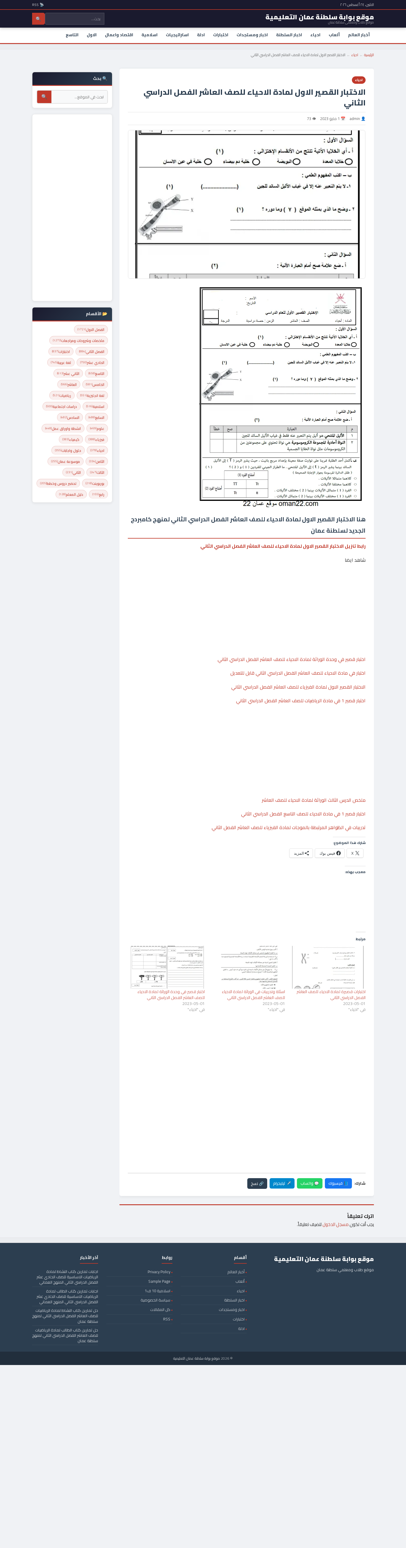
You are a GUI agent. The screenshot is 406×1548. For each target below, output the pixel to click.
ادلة (201, 35)
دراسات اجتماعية (61, 406)
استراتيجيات (177, 35)
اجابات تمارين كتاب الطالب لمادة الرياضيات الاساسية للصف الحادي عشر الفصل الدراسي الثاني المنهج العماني (67, 1296)
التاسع (72, 35)
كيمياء (70, 439)
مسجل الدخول (335, 1224)
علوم (97, 428)
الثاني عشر (68, 373)
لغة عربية (61, 362)
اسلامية (149, 35)
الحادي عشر (92, 362)
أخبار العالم (359, 35)
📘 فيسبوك (338, 1183)
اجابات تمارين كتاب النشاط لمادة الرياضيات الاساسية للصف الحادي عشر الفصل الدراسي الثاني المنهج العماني (67, 1277)
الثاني (73, 472)
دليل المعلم (71, 494)
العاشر (69, 384)
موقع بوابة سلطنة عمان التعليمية (196, 1358)
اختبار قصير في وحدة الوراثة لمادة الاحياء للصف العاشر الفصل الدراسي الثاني (292, 659)
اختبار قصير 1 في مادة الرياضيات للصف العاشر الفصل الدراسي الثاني (301, 700)
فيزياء (96, 439)
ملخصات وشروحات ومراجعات (78, 340)
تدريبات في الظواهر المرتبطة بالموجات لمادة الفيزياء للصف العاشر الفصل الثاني (289, 827)
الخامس (95, 384)
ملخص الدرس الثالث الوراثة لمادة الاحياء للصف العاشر (314, 800)
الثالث (97, 472)
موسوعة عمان (65, 461)
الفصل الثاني (91, 351)
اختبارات (220, 35)
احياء (315, 35)
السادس (70, 417)
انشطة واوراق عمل (63, 428)
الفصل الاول (91, 329)
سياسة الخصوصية (155, 1300)
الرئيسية (369, 55)
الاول (92, 35)
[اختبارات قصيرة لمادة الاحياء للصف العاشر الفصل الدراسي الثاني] (328, 967)
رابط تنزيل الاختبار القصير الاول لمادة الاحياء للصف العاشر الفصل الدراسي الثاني (283, 546)
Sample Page (159, 1281)
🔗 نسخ (257, 1183)
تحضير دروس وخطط (58, 483)
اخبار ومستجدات (252, 35)
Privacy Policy (159, 1271)
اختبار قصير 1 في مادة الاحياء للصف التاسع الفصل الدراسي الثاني (303, 813)
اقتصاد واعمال (119, 35)
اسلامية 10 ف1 (157, 1290)
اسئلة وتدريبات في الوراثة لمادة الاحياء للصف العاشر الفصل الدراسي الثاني (253, 994)
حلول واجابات (68, 450)
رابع (98, 494)
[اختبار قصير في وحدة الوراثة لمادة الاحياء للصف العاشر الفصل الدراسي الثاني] (167, 967)
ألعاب (334, 35)
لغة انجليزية (92, 395)
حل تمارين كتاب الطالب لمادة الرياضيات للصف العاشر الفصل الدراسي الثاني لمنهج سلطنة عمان (65, 1335)
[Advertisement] (247, 591)
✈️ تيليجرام (282, 1183)
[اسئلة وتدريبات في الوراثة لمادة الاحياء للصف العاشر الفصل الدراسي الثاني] (248, 967)
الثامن (96, 461)
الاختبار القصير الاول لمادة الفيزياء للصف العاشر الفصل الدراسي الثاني (298, 686)
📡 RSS (38, 4)
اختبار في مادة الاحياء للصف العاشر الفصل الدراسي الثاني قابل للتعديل (298, 672)
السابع (96, 417)
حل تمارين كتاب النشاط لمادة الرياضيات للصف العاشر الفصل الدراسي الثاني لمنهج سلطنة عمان (65, 1316)
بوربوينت (95, 483)
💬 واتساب (309, 1183)
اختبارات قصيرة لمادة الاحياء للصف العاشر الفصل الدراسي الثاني (331, 994)
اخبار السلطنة (289, 35)
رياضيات (62, 395)
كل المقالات (160, 1309)
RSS (166, 1319)
